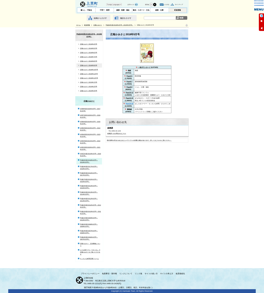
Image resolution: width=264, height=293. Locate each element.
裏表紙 (129, 109)
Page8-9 (129, 87)
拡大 (136, 4)
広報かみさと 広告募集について (90, 245)
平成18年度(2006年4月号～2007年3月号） (89, 238)
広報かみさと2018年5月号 (88, 48)
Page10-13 (129, 92)
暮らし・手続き (86, 10)
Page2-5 (129, 76)
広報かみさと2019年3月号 (88, 91)
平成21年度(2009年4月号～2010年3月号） (89, 219)
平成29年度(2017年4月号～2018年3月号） (89, 168)
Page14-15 (129, 98)
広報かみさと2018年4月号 (88, 44)
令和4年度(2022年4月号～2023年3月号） (90, 135)
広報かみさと (97, 25)
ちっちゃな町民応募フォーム (89, 258)
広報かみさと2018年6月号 (88, 52)
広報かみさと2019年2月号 (88, 86)
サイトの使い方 (151, 274)
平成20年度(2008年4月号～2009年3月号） (89, 225)
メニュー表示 (259, 5)
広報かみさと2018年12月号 (89, 78)
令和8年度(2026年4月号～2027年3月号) (90, 110)
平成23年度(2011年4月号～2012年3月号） (90, 206)
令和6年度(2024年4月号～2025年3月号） (90, 123)
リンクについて (125, 274)
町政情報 (177, 10)
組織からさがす (100, 18)
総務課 (110, 128)
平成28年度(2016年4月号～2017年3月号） (89, 174)
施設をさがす (125, 18)
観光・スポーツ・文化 (141, 10)
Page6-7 (129, 81)
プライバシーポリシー (90, 274)
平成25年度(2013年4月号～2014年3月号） (89, 193)
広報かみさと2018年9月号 (88, 65)
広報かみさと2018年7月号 (88, 57)
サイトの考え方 (166, 274)
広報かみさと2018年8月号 (88, 61)
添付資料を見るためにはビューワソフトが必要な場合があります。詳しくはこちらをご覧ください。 (139, 140)
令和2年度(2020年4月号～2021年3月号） (90, 148)
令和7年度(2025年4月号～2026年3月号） (90, 116)
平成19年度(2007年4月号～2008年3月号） (89, 232)
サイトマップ (179, 4)
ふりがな (166, 4)
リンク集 (138, 274)
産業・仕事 (159, 10)
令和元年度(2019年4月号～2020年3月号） (90, 155)
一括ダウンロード (144, 67)
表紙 (129, 70)
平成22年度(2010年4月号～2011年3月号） (90, 212)
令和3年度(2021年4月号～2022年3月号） (90, 142)
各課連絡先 (180, 274)
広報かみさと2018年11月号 (89, 74)
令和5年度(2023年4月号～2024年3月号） (90, 129)
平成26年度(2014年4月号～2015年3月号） (89, 187)
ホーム (78, 25)
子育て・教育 (105, 10)
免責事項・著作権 (109, 274)
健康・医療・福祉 (123, 10)
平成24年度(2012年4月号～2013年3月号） (89, 200)
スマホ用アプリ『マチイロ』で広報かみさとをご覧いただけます (90, 252)
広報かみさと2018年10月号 (89, 69)
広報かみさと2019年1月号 (88, 82)
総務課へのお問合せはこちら (116, 133)
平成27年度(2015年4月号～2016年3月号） (89, 180)
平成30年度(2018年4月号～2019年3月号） (119, 25)
